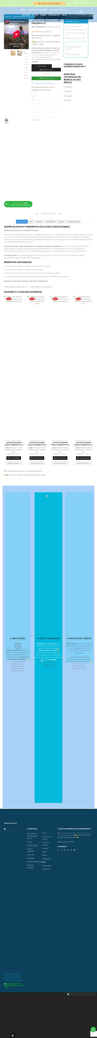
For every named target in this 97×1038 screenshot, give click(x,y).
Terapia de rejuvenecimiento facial (51, 112)
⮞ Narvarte (67, 91)
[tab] (22, 222)
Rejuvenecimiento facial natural (53, 108)
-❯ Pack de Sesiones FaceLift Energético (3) (83, 444)
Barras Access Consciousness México (32, 836)
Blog (64, 15)
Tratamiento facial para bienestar (37, 117)
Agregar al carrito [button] (20, 425)
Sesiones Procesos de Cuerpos (73, 48)
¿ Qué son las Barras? (38, 10)
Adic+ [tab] (31, 222)
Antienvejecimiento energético (39, 99)
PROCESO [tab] (40, 222)
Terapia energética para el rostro (37, 115)
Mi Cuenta (30, 855)
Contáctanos (11, 5)
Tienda (43, 15)
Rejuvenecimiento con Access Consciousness (40, 108)
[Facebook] (84, 3)
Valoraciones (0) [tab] (73, 222)
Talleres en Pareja (72, 54)
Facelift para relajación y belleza (52, 103)
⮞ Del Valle (67, 100)
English (19, 5)
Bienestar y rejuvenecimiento (37, 101)
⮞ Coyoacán (68, 96)
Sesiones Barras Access (39, 96)
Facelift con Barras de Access (47, 101)
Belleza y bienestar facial (49, 99)
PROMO (44, 3)
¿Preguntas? (54, 15)
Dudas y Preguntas (30, 850)
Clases (35, 15)
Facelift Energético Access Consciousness (39, 103)
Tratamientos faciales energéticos (50, 117)
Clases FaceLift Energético (75, 30)
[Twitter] (86, 3)
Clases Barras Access (73, 26)
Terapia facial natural (47, 115)
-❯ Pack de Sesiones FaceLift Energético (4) (14, 444)
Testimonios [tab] (50, 222)
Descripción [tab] (21, 222)
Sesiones (26, 15)
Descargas (30, 858)
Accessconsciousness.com (36, 862)
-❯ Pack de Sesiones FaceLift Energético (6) (60, 444)
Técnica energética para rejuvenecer (38, 112)
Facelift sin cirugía (35, 106)
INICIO (23, 10)
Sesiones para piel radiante (48, 110)
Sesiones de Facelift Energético (37, 110)
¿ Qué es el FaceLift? (59, 10)
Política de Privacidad (30, 866)
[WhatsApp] (90, 3)
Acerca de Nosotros (13, 2)
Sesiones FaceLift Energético (75, 41)
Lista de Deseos (32, 845)
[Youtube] (82, 3)
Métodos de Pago (47, 78)
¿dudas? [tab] (61, 222)
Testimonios (52, 20)
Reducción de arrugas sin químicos (44, 106)
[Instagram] (88, 3)
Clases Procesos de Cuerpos (75, 33)
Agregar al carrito (47, 70)
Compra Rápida (15, 458)
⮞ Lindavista (68, 87)
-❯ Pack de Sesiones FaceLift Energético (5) (37, 444)
